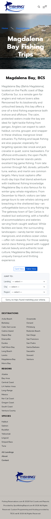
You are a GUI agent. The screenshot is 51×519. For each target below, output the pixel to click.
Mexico (5, 394)
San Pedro (31, 343)
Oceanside (31, 318)
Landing (7, 281)
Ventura (30, 359)
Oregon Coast (8, 402)
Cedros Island (7, 331)
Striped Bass (7, 442)
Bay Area (6, 378)
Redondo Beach (33, 331)
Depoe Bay (6, 335)
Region (7, 292)
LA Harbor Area (9, 386)
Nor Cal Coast (8, 398)
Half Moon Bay (8, 347)
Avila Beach (7, 318)
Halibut (5, 421)
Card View (19, 269)
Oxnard (30, 323)
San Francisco (33, 339)
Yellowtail (6, 433)
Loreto (4, 355)
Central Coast (8, 382)
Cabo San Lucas (9, 327)
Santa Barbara (33, 347)
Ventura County (9, 410)
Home (5, 28)
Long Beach (7, 351)
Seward (30, 355)
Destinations (23, 28)
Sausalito (31, 351)
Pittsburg (31, 327)
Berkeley (5, 323)
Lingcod (5, 437)
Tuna (4, 446)
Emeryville (6, 339)
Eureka (5, 343)
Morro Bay (6, 363)
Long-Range (7, 390)
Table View (31, 269)
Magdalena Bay (8, 359)
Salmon (5, 425)
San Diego (31, 335)
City (5, 287)
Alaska (5, 374)
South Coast (7, 406)
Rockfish (5, 429)
